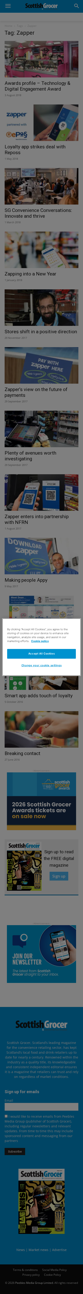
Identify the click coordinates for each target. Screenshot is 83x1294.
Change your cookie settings (41, 665)
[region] (41, 647)
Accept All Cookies (41, 653)
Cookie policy (40, 641)
